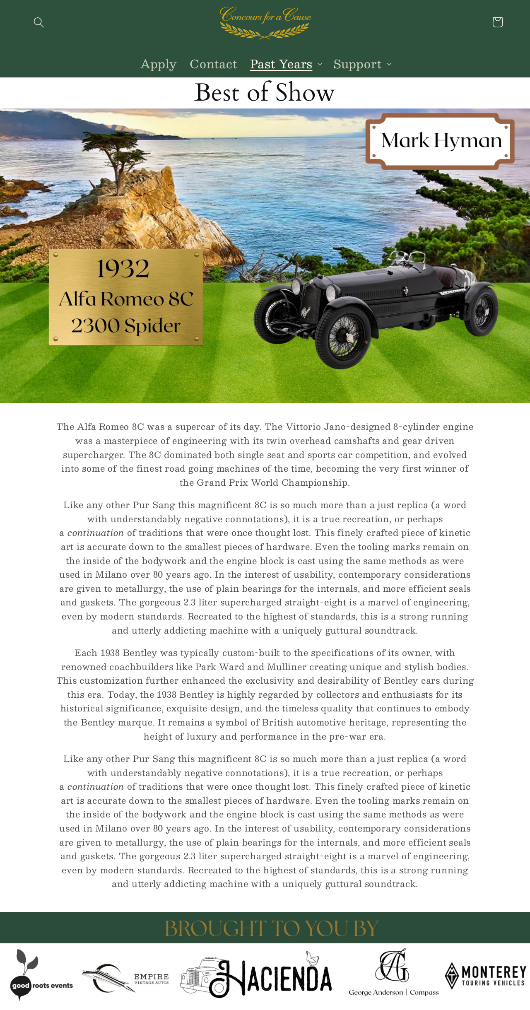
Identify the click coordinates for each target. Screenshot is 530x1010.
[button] (39, 22)
